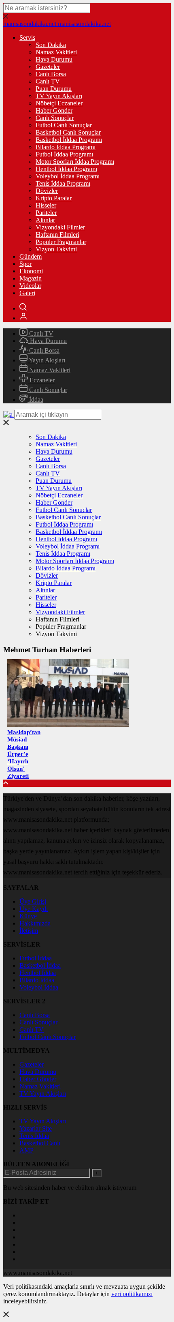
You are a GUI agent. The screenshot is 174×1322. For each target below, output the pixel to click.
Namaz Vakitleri (56, 52)
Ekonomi (31, 271)
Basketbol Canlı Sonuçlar (68, 132)
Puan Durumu (54, 88)
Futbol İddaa (35, 958)
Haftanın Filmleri (57, 234)
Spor (25, 263)
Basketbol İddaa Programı (69, 139)
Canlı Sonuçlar (55, 117)
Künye (28, 916)
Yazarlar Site (35, 1128)
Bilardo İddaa (36, 980)
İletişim (28, 930)
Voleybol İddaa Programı (68, 176)
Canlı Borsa (51, 74)
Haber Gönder (54, 110)
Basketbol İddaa (40, 965)
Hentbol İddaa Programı (66, 168)
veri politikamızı (132, 1293)
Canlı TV (48, 81)
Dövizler (47, 190)
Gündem (30, 256)
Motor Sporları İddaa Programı (75, 161)
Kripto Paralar (54, 198)
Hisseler (46, 205)
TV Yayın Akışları (59, 95)
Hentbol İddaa (37, 972)
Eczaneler (41, 380)
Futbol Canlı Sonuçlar (64, 125)
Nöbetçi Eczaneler (59, 103)
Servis (27, 37)
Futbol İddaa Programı (64, 154)
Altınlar (45, 219)
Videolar (30, 285)
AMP (26, 1150)
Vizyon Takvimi (56, 249)
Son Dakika (51, 44)
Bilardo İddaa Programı (65, 147)
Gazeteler (48, 66)
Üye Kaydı (33, 908)
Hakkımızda (35, 923)
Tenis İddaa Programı (63, 183)
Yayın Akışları (46, 360)
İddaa (35, 399)
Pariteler (46, 212)
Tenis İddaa (34, 1135)
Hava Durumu (54, 59)
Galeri (27, 292)
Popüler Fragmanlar (61, 241)
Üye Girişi (32, 901)
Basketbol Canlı (39, 1143)
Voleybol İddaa (38, 987)
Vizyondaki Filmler (60, 227)
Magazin (30, 278)
